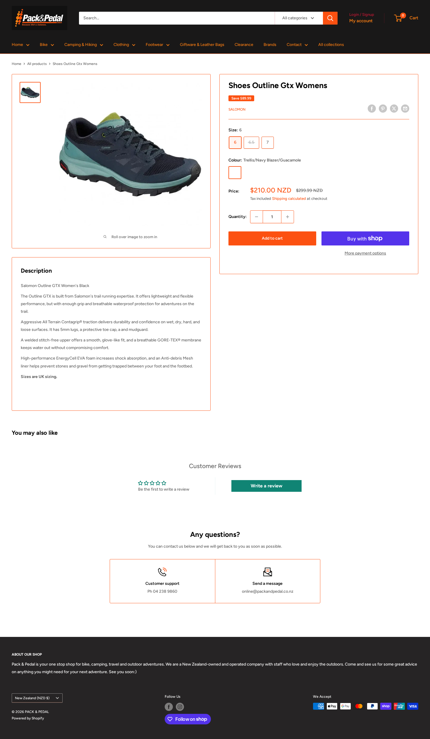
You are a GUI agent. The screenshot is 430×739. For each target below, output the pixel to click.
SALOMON (236, 109)
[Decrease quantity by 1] (256, 217)
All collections (331, 44)
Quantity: (237, 216)
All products (37, 64)
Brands (270, 44)
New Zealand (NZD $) (32, 698)
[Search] (330, 18)
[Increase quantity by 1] (287, 217)
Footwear (154, 44)
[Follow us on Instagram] (180, 707)
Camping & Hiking (80, 44)
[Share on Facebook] (372, 108)
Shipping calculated (289, 198)
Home (17, 44)
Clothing (121, 44)
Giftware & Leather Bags (202, 44)
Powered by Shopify (28, 718)
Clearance (244, 44)
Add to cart (272, 238)
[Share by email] (405, 108)
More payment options (365, 253)
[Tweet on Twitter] (394, 108)
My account (361, 20)
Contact (294, 44)
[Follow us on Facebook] (169, 707)
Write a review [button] (266, 486)
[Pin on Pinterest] (383, 108)
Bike (44, 44)
